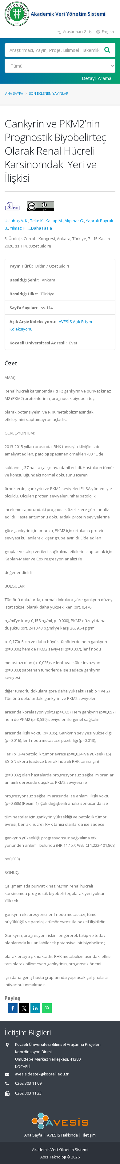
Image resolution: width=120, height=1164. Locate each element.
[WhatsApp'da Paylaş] (47, 1008)
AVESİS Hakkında (62, 1135)
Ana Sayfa (14, 93)
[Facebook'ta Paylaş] (13, 1008)
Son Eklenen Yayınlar (48, 93)
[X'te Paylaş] (24, 1008)
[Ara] (107, 50)
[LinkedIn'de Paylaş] (35, 1008)
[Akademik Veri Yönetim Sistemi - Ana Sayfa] (18, 14)
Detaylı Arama (96, 78)
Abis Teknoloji (53, 1157)
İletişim (89, 1135)
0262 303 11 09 (28, 1083)
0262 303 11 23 (28, 1093)
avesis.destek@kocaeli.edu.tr (42, 1074)
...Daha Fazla (40, 228)
